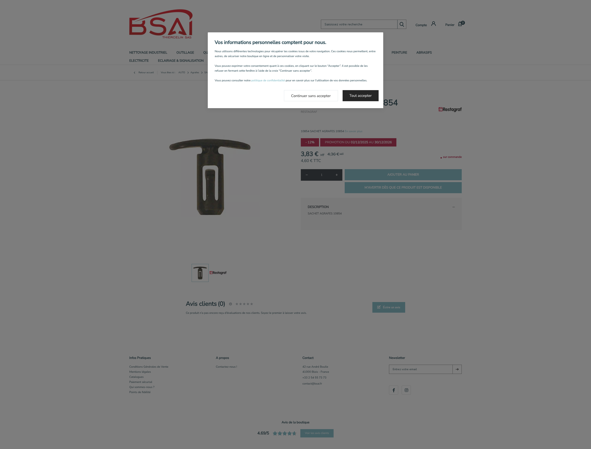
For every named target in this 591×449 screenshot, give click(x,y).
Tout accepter (361, 95)
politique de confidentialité (268, 80)
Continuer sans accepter (311, 95)
